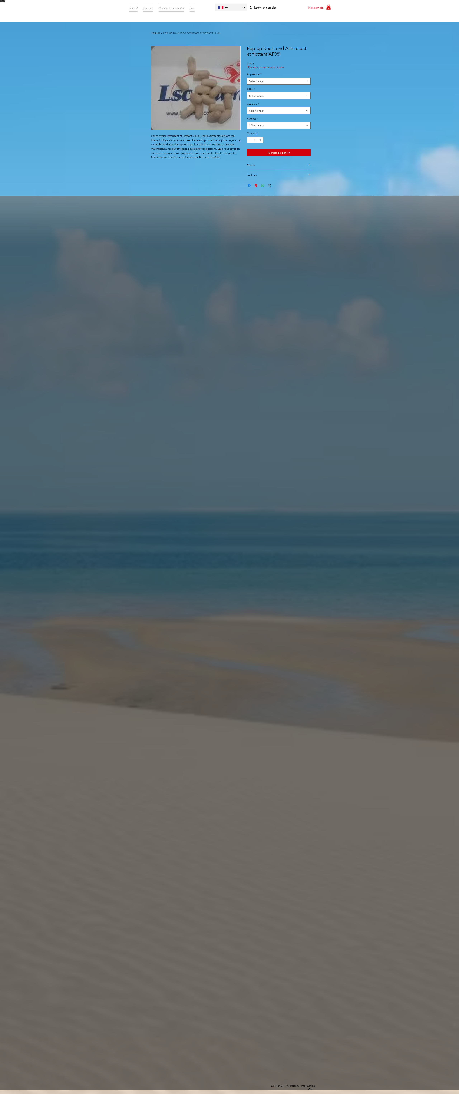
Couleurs (253, 103)
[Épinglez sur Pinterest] (256, 185)
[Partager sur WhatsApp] (263, 185)
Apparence (254, 74)
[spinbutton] (255, 140)
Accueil (155, 32)
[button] (328, 7)
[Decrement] (249, 140)
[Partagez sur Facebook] (249, 185)
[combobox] (279, 81)
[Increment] (260, 140)
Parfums (252, 118)
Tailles (251, 89)
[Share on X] (270, 185)
